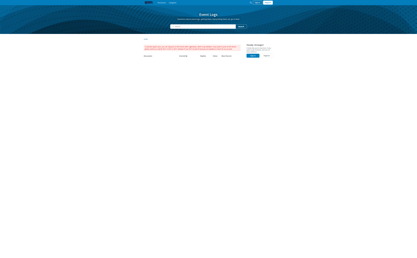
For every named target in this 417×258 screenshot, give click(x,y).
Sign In (253, 56)
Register (267, 56)
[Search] (251, 3)
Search (241, 26)
